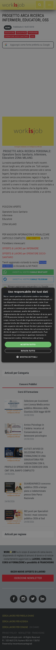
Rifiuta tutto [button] (28, 351)
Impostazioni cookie (12, 338)
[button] (28, 357)
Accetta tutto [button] (28, 344)
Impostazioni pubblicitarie (31, 332)
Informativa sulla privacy (32, 338)
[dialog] (28, 325)
